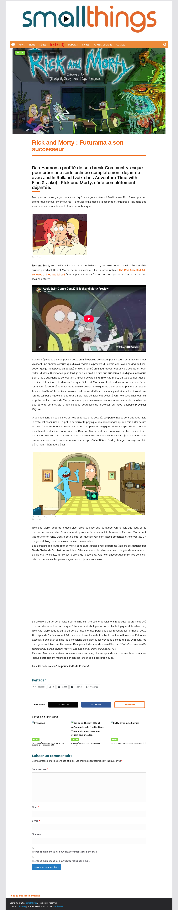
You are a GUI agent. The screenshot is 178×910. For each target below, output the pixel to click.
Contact (121, 44)
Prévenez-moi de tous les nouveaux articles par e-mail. (61, 860)
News (22, 44)
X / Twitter (63, 704)
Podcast (73, 44)
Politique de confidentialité (25, 895)
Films (32, 44)
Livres (85, 44)
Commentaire (40, 769)
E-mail (36, 820)
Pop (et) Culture (103, 44)
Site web (36, 834)
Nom (35, 807)
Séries (42, 44)
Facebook (96, 704)
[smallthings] (13, 44)
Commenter (129, 704)
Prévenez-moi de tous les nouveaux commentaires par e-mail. (64, 851)
